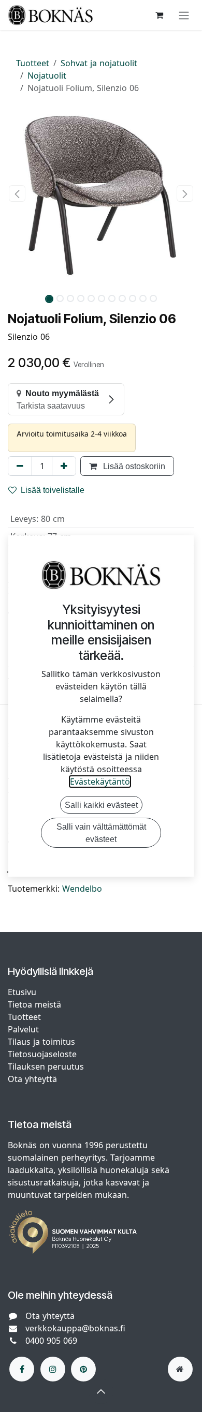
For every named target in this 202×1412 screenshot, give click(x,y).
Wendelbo (82, 888)
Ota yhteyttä (32, 1079)
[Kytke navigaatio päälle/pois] (184, 15)
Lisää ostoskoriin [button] (133, 466)
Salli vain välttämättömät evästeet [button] (101, 832)
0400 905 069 (51, 1340)
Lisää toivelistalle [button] (52, 490)
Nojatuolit (46, 75)
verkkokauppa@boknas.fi (75, 1328)
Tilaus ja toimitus (41, 1042)
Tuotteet (32, 63)
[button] (17, 193)
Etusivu (22, 992)
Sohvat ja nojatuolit (99, 63)
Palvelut (23, 1029)
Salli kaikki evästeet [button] (101, 805)
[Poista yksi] (20, 466)
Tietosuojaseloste (43, 1054)
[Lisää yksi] (64, 466)
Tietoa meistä (34, 1004)
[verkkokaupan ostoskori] (159, 15)
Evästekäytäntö (100, 781)
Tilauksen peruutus (46, 1066)
